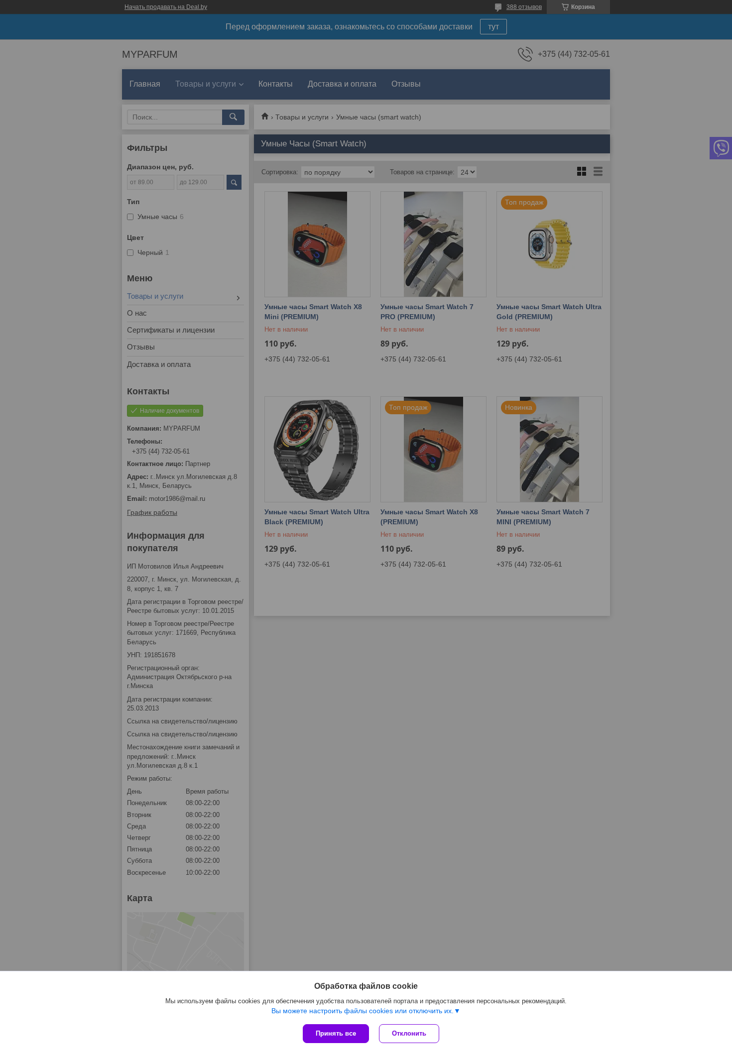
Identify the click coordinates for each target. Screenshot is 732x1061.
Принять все (336, 1033)
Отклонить (409, 1033)
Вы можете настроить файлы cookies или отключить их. (362, 1011)
